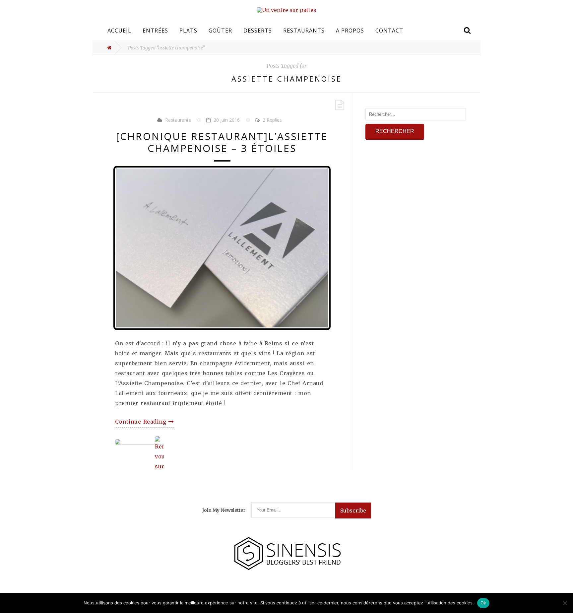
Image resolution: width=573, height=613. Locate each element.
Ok (483, 602)
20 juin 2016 (227, 120)
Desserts (257, 30)
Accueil (119, 30)
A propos (350, 30)
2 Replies (272, 120)
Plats (188, 30)
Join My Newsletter (223, 510)
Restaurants (304, 30)
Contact (389, 30)
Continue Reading (141, 421)
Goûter (220, 30)
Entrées (155, 30)
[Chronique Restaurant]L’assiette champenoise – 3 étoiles (222, 142)
